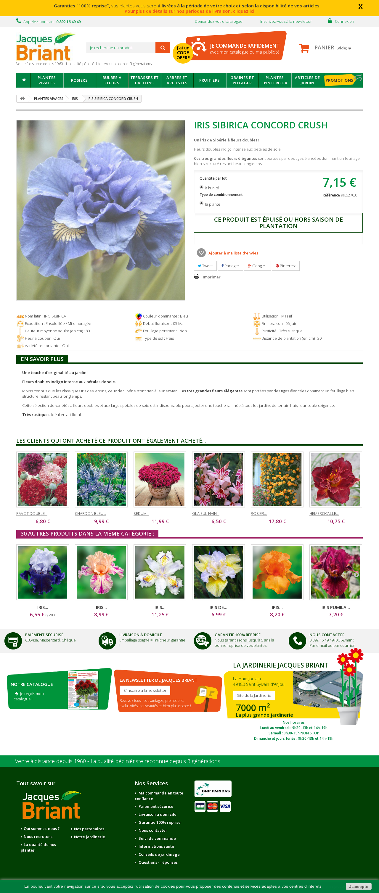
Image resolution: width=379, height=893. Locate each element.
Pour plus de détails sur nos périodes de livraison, (189, 11)
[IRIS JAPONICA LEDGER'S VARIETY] (160, 572)
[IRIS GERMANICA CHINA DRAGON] (277, 572)
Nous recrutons (38, 836)
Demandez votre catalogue (219, 21)
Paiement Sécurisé (44, 634)
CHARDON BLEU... (90, 513)
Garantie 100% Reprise (238, 634)
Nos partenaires (89, 828)
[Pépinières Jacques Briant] (48, 46)
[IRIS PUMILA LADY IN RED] (335, 572)
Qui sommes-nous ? (42, 828)
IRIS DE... (218, 607)
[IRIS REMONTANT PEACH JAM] (101, 572)
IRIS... (42, 607)
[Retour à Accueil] (22, 98)
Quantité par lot (214, 178)
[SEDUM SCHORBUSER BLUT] (160, 479)
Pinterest (287, 265)
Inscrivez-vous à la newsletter (286, 21)
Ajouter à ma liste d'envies (233, 253)
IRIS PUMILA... (336, 607)
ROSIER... (259, 513)
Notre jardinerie (89, 836)
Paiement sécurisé (155, 806)
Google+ (259, 265)
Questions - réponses (158, 862)
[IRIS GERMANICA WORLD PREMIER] (42, 572)
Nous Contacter (327, 634)
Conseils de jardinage (159, 854)
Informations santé (156, 846)
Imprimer (212, 277)
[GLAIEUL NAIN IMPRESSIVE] (218, 479)
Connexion (344, 21)
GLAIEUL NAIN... (205, 513)
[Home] (23, 80)
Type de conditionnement (222, 194)
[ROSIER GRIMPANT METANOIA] (277, 479)
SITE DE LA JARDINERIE (294, 700)
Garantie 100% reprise (159, 822)
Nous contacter (152, 830)
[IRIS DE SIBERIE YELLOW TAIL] (218, 572)
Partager (231, 265)
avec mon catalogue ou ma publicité (245, 48)
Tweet (207, 265)
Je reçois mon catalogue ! (29, 696)
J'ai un (183, 52)
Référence (331, 195)
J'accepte (358, 886)
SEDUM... (141, 513)
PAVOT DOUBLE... (31, 513)
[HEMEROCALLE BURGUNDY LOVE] (335, 479)
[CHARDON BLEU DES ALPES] (101, 479)
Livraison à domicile (140, 634)
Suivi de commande (157, 838)
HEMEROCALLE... (324, 513)
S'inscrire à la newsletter (144, 690)
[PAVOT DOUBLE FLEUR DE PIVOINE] (42, 479)
